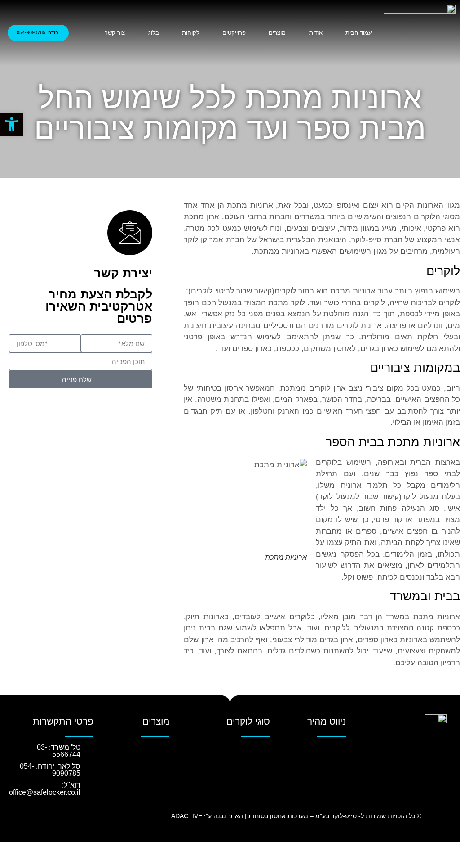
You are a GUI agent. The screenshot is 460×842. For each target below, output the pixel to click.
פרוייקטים (234, 32)
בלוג (153, 32)
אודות (316, 32)
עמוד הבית (358, 32)
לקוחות (190, 32)
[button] (312, 751)
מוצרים (277, 32)
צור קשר (115, 32)
